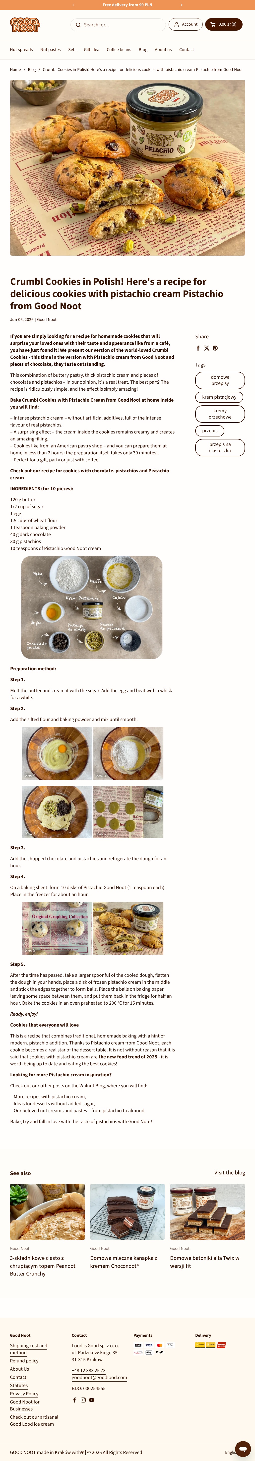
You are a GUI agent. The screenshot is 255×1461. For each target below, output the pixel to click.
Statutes (19, 1385)
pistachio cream (113, 375)
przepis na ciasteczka (220, 447)
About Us (19, 1369)
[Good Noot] (25, 24)
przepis (209, 430)
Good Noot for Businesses (25, 1405)
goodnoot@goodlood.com (99, 1377)
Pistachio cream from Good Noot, (126, 1042)
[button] (224, 24)
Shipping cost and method (28, 1349)
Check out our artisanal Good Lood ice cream (34, 1421)
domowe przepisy (220, 380)
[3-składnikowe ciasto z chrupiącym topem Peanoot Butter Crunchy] (47, 1212)
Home (15, 69)
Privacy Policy (24, 1393)
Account (189, 24)
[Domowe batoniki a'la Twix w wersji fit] (207, 1212)
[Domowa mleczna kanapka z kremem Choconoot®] (127, 1212)
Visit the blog (229, 1173)
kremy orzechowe (220, 414)
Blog (32, 69)
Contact (18, 1377)
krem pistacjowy (219, 397)
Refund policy (24, 1360)
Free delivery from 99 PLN (127, 4)
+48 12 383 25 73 (89, 1370)
